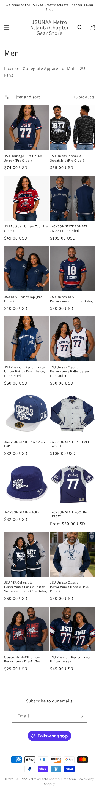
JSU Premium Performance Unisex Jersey (70, 659)
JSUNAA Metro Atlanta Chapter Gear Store (46, 779)
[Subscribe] (81, 716)
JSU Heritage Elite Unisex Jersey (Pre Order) (23, 158)
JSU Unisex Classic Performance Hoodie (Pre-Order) (69, 586)
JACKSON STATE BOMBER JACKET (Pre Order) (69, 228)
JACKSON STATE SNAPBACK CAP (24, 444)
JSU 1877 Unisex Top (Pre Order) (23, 299)
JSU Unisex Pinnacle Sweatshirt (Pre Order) (67, 158)
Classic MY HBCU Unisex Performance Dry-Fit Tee (22, 659)
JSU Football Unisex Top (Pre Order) (26, 228)
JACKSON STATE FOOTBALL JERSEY (70, 514)
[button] (7, 28)
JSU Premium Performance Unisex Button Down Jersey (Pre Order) (25, 371)
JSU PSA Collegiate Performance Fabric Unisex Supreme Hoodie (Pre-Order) (26, 586)
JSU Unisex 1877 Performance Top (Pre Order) (72, 299)
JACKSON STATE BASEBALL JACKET (70, 444)
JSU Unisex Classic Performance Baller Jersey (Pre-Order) (70, 371)
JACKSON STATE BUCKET (22, 512)
